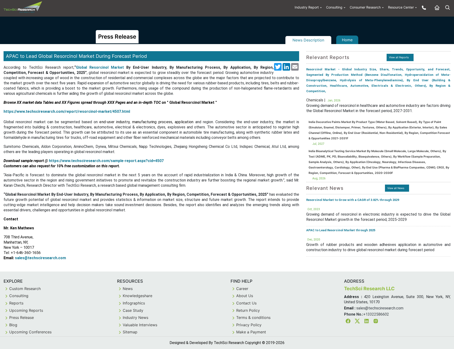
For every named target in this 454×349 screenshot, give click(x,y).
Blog (13, 324)
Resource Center (401, 7)
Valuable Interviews (140, 324)
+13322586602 (376, 314)
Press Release (21, 317)
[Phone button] (423, 7)
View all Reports (399, 57)
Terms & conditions (253, 317)
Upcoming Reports (26, 310)
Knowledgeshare (137, 295)
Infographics (134, 303)
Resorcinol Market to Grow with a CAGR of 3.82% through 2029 (352, 200)
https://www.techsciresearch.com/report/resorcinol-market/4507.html (67, 111)
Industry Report (307, 7)
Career (242, 288)
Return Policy (248, 310)
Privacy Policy (249, 324)
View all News (395, 188)
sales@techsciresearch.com (40, 258)
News (128, 288)
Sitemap (130, 332)
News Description (308, 40)
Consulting (334, 7)
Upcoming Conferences (30, 332)
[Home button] (436, 7)
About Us (244, 295)
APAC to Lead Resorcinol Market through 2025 (340, 230)
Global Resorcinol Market (100, 67)
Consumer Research (365, 7)
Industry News (135, 317)
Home (347, 39)
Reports (16, 303)
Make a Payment (251, 332)
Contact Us (246, 303)
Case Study (133, 310)
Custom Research (25, 288)
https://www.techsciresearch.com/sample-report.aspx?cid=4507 (106, 161)
